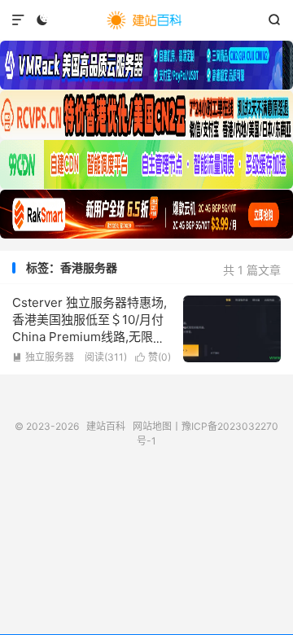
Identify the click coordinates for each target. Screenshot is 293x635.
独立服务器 (43, 357)
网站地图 (152, 426)
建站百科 (146, 20)
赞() (153, 357)
